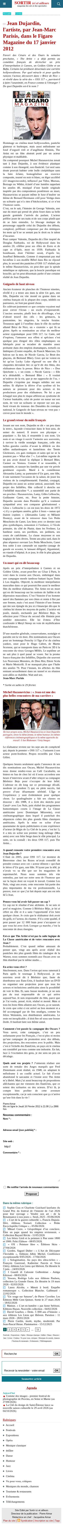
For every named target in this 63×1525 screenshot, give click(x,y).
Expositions (15, 1335)
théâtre (43, 1335)
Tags (57, 1520)
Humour (56, 1335)
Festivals (6, 1335)
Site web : (8, 1141)
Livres (19, 13)
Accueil (7, 13)
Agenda (31, 1388)
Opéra (23, 1335)
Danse (49, 1335)
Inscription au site (44, 1520)
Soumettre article (31, 1378)
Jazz (4, 1338)
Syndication (27, 1520)
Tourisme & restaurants (20, 1341)
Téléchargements (46, 1341)
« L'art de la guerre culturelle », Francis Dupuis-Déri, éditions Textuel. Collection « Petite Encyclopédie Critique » (31, 1222)
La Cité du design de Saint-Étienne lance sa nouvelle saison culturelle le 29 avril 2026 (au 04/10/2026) (28, 1408)
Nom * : (7, 1118)
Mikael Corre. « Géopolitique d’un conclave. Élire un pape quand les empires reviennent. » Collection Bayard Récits (31, 1232)
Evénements (34, 1341)
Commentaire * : (11, 1152)
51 (37, 1329)
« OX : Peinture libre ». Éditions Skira (31, 1244)
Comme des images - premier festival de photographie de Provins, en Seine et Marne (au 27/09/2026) (29, 1399)
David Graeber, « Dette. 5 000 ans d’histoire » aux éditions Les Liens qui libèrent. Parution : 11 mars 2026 (31, 1314)
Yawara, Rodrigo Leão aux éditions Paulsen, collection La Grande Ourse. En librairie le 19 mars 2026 (31, 1281)
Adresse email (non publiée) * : (19, 1130)
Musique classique (33, 1335)
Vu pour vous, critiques (29, 1338)
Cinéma (16, 1338)
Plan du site (9, 1520)
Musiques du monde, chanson (49, 1338)
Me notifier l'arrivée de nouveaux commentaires (33, 1187)
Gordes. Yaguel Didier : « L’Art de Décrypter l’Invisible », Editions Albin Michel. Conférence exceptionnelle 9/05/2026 (31, 1253)
